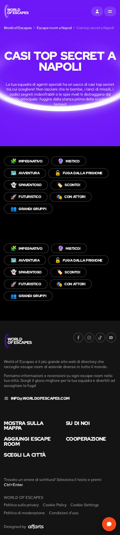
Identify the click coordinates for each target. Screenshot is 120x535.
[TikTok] (100, 337)
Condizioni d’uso (63, 512)
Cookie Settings (84, 504)
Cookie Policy (55, 504)
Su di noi (78, 423)
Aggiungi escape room (27, 441)
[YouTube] (111, 337)
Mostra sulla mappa (23, 426)
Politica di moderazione (24, 512)
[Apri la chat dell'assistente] (109, 524)
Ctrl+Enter (13, 484)
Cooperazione (86, 439)
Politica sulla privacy (21, 504)
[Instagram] (89, 337)
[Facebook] (78, 337)
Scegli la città (24, 455)
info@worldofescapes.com (40, 398)
